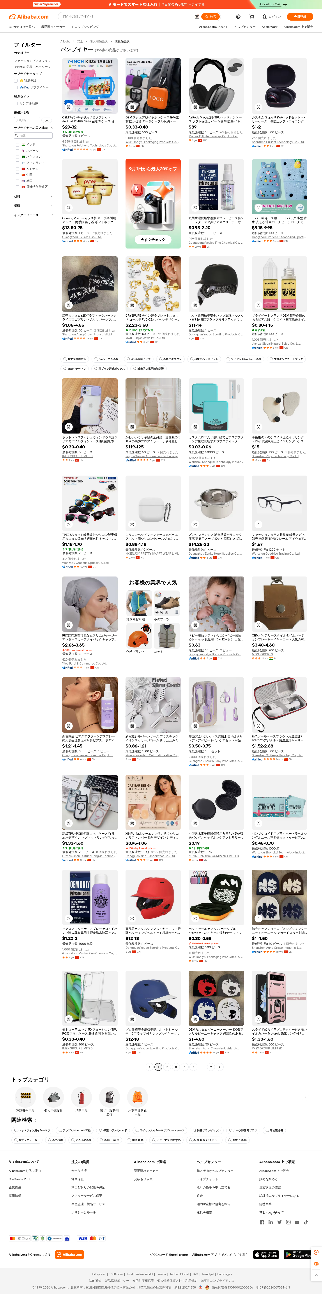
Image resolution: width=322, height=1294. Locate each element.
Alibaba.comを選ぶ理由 (25, 1170)
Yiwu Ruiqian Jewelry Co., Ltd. (145, 338)
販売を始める (268, 1179)
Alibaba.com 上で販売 (274, 1170)
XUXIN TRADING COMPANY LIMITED (214, 856)
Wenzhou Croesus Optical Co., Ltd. (85, 562)
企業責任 (15, 1187)
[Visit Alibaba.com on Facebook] (262, 1222)
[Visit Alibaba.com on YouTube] (297, 1222)
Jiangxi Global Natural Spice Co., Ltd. (276, 343)
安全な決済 (79, 1170)
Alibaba (65, 41)
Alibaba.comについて (24, 1161)
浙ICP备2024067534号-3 (273, 1287)
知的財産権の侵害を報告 (213, 1204)
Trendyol (208, 1274)
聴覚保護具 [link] (122, 41)
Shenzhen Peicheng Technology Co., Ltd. (90, 145)
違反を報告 (204, 1212)
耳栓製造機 (276, 1130)
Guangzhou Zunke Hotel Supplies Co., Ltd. (216, 553)
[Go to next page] (220, 1067)
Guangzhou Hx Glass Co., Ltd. (82, 237)
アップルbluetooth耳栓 (77, 1130)
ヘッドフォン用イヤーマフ (34, 1130)
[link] (316, 1252)
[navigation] (33, 555)
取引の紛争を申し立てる (213, 1187)
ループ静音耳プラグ (245, 1130)
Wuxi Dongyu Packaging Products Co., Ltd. (153, 142)
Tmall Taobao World (139, 1274)
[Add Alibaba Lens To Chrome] (69, 1254)
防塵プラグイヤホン (209, 1130)
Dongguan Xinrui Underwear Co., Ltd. (150, 856)
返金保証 (77, 1179)
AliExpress (99, 1274)
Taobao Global (179, 1274)
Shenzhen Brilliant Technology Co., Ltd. (278, 142)
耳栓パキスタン (172, 359)
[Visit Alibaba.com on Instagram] (288, 1222)
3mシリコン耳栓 (109, 359)
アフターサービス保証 (86, 1195)
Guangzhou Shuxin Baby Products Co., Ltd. (216, 761)
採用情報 (15, 1195)
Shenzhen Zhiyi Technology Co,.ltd (275, 456)
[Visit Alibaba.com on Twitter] (279, 1222)
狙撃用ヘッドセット (206, 359)
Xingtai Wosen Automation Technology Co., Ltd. (153, 456)
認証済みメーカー (146, 1170)
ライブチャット (207, 1179)
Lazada (161, 1274)
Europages (224, 1274)
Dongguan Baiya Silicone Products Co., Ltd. (216, 654)
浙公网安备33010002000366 (232, 1287)
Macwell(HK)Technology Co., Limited (213, 136)
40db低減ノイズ (141, 359)
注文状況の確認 (270, 1187)
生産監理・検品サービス (88, 1204)
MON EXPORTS (262, 654)
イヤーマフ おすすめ (168, 1140)
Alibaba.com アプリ (206, 1254)
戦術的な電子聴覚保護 (151, 368)
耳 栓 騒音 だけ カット (206, 1140)
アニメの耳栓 (83, 1140)
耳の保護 (57, 1140)
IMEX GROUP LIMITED (77, 456)
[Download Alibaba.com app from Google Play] (298, 1254)
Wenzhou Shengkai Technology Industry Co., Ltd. (216, 462)
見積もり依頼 (143, 1179)
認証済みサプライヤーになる (279, 1195)
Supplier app (178, 1254)
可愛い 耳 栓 (239, 1140)
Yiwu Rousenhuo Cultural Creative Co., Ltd (153, 755)
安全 (80, 41)
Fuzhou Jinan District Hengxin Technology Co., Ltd (90, 856)
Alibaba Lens (18, 1254)
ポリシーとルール (83, 1212)
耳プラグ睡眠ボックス (112, 368)
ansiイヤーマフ (77, 368)
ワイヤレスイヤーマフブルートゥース (162, 1130)
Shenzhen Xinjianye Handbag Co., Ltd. (277, 755)
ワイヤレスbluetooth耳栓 (246, 359)
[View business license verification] (200, 1287)
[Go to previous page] (150, 1067)
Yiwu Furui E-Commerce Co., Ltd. (84, 663)
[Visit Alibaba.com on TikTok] (305, 1222)
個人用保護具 (99, 41)
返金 (200, 1195)
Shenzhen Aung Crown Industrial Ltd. (87, 334)
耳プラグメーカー (29, 1140)
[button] (197, 16)
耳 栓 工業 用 (111, 1140)
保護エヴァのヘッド (115, 1130)
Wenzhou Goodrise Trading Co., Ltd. (276, 553)
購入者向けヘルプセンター (215, 1170)
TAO (195, 1274)
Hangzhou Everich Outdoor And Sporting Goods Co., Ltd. (279, 237)
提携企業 (265, 1204)
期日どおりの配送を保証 (88, 1187)
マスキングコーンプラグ (288, 359)
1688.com (116, 1274)
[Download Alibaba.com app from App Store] (266, 1254)
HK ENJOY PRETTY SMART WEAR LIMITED (153, 553)
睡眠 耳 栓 (138, 1140)
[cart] (252, 17)
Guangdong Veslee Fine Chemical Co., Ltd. (216, 242)
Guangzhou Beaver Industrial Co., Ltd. (87, 755)
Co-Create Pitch (20, 1179)
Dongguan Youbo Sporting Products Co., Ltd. (216, 334)
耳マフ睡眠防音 (77, 359)
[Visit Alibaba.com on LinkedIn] (270, 1222)
